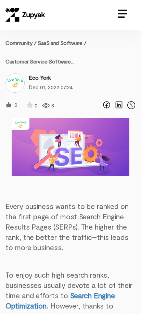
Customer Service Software (38, 61)
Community (21, 42)
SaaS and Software (60, 42)
